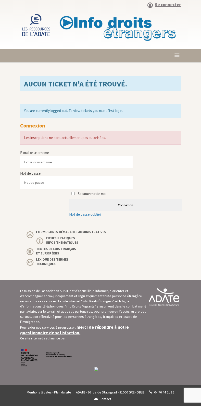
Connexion (125, 205)
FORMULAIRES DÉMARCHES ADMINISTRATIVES (71, 232)
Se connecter (168, 4)
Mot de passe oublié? (85, 214)
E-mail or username (34, 152)
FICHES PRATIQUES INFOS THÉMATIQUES (62, 240)
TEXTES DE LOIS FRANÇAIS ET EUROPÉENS (56, 251)
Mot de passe (30, 173)
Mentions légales (39, 392)
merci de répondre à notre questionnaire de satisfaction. (74, 330)
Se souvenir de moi (91, 193)
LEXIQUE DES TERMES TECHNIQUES (52, 261)
